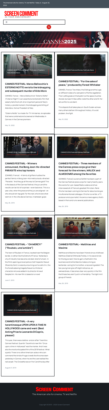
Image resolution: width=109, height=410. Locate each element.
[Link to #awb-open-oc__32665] (49, 27)
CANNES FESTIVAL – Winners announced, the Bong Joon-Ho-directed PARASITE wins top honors (27, 167)
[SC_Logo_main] (54, 388)
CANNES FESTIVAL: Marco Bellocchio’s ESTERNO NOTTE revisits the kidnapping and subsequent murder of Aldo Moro (27, 87)
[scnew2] (21, 11)
